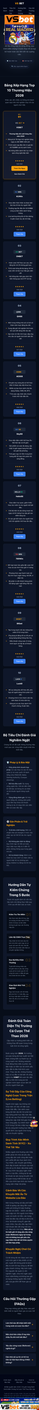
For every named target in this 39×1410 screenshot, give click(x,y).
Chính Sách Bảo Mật (7, 1381)
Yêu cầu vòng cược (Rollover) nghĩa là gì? (18, 1347)
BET (19, 3)
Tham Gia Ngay (19, 168)
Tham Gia (19, 234)
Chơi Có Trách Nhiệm (31, 1381)
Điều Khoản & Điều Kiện (19, 1381)
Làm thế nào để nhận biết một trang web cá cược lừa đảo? (18, 1324)
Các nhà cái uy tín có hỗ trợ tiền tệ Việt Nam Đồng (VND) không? (18, 1359)
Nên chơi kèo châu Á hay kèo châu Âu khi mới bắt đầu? (18, 1335)
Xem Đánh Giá (19, 174)
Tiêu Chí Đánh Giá (12, 10)
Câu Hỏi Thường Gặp (31, 10)
